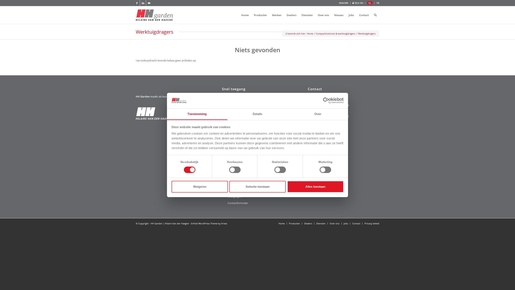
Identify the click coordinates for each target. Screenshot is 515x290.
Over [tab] (317, 114)
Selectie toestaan (258, 186)
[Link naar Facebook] (137, 3)
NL (369, 2)
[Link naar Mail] (149, 3)
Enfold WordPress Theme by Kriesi (209, 223)
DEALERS (343, 2)
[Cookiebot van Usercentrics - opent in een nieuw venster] (326, 100)
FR (378, 2)
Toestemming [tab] (197, 114)
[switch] (235, 170)
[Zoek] (375, 15)
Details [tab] (258, 114)
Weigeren (199, 186)
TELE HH (358, 2)
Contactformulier (238, 203)
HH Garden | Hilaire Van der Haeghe (170, 223)
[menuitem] (343, 3)
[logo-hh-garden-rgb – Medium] (154, 15)
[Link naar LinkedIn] (143, 3)
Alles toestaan (315, 186)
